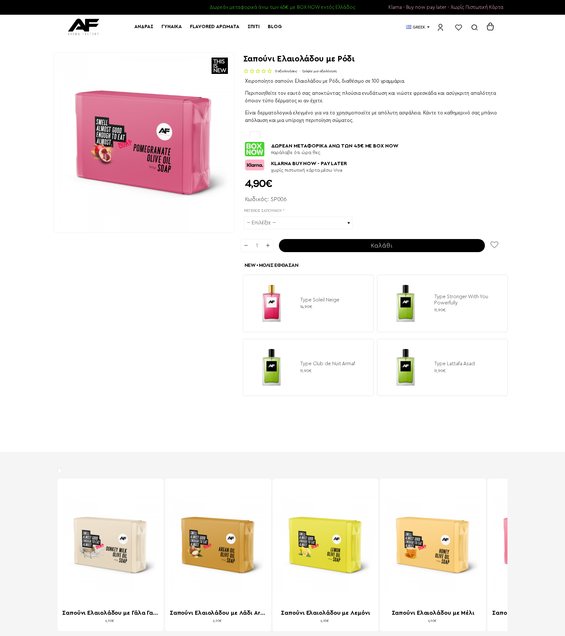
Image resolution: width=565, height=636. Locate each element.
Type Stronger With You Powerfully (461, 300)
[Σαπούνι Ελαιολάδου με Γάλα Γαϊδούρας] (110, 544)
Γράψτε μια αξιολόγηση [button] (319, 71)
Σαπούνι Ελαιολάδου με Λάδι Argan (218, 613)
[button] (382, 245)
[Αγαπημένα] (459, 27)
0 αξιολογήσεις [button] (286, 71)
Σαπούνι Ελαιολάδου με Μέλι (433, 613)
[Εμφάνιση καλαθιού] (490, 27)
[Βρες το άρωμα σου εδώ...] (474, 27)
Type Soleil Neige (319, 300)
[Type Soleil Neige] (272, 303)
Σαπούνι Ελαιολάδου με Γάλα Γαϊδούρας (110, 613)
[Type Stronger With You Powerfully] (406, 303)
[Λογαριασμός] (440, 27)
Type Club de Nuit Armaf (327, 363)
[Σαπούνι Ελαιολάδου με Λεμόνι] (325, 544)
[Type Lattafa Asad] (406, 367)
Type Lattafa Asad (454, 363)
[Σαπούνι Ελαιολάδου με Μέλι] (433, 544)
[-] (246, 245)
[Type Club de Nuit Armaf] (272, 367)
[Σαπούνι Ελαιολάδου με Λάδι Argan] (218, 544)
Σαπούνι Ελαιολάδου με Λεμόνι (325, 613)
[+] (268, 245)
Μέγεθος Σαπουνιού (263, 211)
